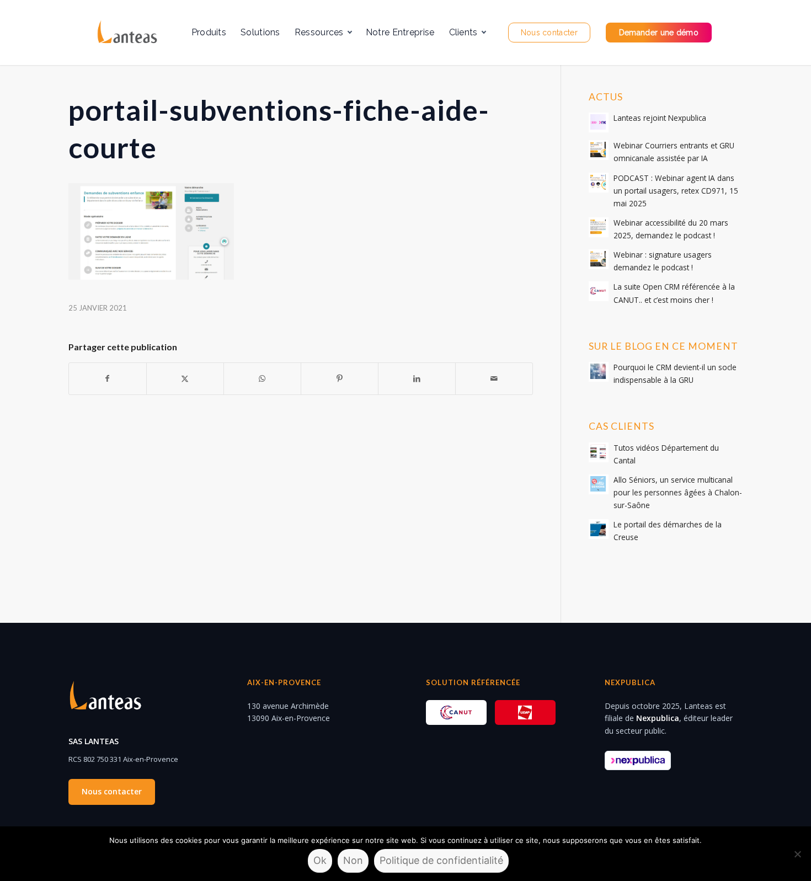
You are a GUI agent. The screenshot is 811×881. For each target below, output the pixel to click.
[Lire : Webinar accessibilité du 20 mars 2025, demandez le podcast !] (599, 227)
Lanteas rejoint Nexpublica (659, 118)
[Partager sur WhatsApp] (262, 378)
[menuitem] (208, 32)
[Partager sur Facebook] (107, 378)
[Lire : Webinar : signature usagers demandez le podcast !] (599, 259)
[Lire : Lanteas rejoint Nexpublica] (599, 122)
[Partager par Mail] (494, 378)
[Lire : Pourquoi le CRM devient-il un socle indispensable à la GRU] (599, 372)
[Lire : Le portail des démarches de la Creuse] (599, 529)
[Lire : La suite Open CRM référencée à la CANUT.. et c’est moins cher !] (599, 291)
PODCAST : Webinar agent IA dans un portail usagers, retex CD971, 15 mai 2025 (675, 191)
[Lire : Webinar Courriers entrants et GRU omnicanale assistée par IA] (599, 150)
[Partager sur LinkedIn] (416, 378)
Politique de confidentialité (441, 860)
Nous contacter (112, 791)
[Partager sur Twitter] (185, 378)
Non (353, 860)
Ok (320, 860)
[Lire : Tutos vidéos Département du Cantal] (599, 452)
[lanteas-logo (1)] (126, 32)
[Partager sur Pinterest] (339, 378)
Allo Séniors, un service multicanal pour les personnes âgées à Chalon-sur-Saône (677, 492)
